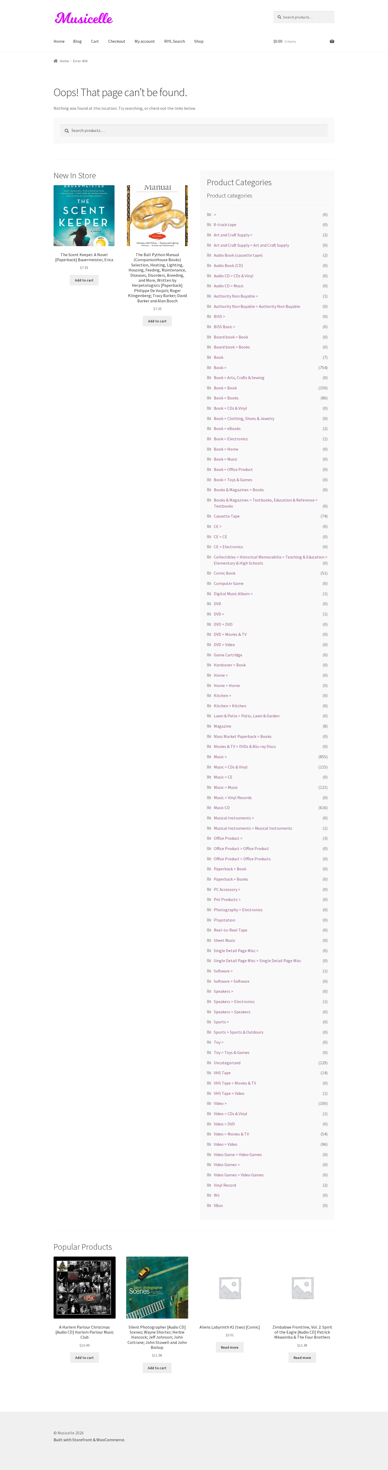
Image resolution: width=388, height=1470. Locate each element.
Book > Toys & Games (233, 479)
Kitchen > (222, 695)
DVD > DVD (223, 624)
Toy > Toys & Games (231, 1052)
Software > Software (231, 981)
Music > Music (226, 787)
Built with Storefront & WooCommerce (89, 1439)
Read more (229, 1347)
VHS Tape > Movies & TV (235, 1083)
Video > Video (225, 1144)
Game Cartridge (228, 654)
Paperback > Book (230, 868)
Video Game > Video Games (238, 1154)
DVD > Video (224, 644)
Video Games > (227, 1164)
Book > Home (226, 449)
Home (59, 41)
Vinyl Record (225, 1185)
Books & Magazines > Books (239, 489)
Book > (220, 367)
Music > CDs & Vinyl (231, 767)
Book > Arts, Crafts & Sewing (239, 377)
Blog (77, 41)
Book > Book (225, 387)
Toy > (219, 1042)
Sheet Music (224, 940)
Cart (95, 41)
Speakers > (223, 991)
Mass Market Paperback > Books (243, 736)
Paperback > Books (231, 879)
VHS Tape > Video (229, 1093)
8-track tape (225, 224)
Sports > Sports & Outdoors (238, 1032)
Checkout (116, 41)
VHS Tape (222, 1072)
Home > (221, 675)
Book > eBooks (227, 428)
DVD (217, 603)
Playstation (224, 920)
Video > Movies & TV (231, 1134)
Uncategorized (227, 1062)
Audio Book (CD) (228, 265)
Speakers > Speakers (232, 1011)
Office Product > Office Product (241, 848)
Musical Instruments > (234, 817)
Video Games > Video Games (239, 1174)
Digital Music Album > (233, 593)
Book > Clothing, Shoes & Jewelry (244, 418)
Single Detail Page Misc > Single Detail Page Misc (257, 960)
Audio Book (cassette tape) (238, 255)
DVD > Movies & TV (230, 634)
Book (218, 357)
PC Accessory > (227, 889)
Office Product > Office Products (242, 858)
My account (145, 41)
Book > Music (225, 459)
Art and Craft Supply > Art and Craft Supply (251, 245)
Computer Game (229, 583)
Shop (199, 41)
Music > (220, 756)
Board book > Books (232, 347)
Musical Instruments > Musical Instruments (253, 828)
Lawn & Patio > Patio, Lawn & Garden (247, 715)
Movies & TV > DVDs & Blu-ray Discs (245, 746)
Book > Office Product (233, 469)
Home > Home (227, 685)
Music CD (222, 807)
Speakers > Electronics (234, 1001)
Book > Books (226, 397)
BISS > (219, 316)
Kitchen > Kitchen (230, 705)
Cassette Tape (227, 516)
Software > (223, 970)
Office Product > (228, 838)
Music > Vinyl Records (233, 797)
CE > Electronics (228, 546)
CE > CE (220, 536)
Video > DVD (224, 1124)
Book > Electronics (231, 438)
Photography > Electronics (238, 909)
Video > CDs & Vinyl (230, 1113)
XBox (218, 1205)
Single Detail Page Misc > (236, 950)
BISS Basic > (224, 326)
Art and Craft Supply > (233, 234)
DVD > (219, 614)
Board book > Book (231, 337)
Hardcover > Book (230, 664)
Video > (220, 1103)
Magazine (222, 726)
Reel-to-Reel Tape (230, 930)
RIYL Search (174, 41)
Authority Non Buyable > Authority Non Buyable (257, 306)
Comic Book (224, 573)
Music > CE (223, 777)
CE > (218, 526)
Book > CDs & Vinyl (230, 408)
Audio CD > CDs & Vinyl (233, 275)
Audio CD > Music (229, 285)
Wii (216, 1195)
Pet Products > (227, 899)
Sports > (221, 1021)
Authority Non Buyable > (236, 296)
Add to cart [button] (84, 280)
